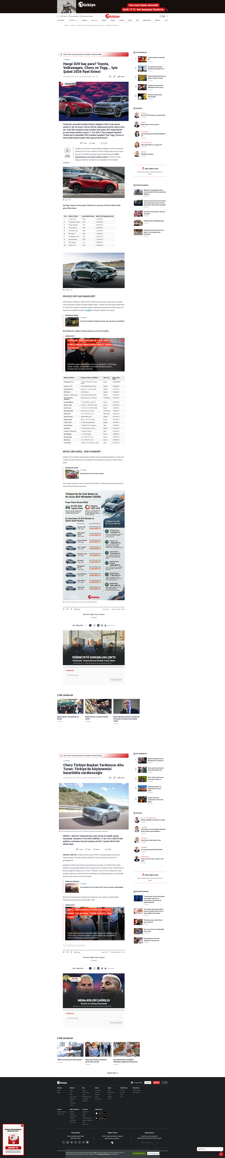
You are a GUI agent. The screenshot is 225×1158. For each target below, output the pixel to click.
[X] (90, 625)
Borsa (71, 1090)
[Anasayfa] (62, 1082)
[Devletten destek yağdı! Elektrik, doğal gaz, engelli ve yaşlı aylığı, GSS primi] (143, 96)
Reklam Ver (85, 1124)
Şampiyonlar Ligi (86, 1096)
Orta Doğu (97, 1090)
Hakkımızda (85, 1111)
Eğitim (59, 1092)
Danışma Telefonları (87, 1120)
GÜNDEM (104, 20)
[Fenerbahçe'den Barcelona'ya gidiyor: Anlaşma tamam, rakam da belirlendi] (143, 78)
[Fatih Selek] (137, 840)
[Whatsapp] (110, 76)
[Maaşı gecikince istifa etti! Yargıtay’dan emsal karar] (138, 943)
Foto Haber (72, 1120)
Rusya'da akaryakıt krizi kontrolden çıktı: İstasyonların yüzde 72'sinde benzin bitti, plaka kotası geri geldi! (155, 203)
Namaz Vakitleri (137, 1090)
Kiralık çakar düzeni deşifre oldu (151, 840)
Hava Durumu (111, 1092)
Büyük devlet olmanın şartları (150, 124)
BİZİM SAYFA (94, 20)
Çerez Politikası (163, 1150)
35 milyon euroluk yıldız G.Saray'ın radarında (154, 212)
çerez (95, 1152)
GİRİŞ (163, 16)
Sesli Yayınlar (136, 1092)
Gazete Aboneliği (74, 16)
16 (103, 663)
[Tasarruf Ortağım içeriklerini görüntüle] (73, 20)
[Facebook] (67, 609)
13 (97, 663)
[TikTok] (83, 1142)
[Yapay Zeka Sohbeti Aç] (221, 1154)
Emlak (71, 1101)
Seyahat (110, 1096)
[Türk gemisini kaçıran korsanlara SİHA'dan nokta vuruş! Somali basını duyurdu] (143, 69)
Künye (84, 1116)
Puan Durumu (85, 1092)
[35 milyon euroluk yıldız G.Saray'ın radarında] (138, 216)
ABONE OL (156, 1082)
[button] (122, 647)
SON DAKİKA (61, 20)
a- (102, 143)
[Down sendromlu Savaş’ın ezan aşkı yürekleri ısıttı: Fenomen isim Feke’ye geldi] (143, 770)
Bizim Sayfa (136, 1088)
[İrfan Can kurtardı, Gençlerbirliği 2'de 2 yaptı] (138, 934)
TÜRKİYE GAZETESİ (67, 156)
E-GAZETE (147, 1082)
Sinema (122, 1090)
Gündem (59, 1088)
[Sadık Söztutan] (137, 859)
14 (99, 663)
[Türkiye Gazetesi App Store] (100, 1113)
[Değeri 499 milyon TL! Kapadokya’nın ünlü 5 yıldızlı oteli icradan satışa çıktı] (143, 788)
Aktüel (109, 1098)
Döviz (71, 1094)
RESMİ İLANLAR (147, 20)
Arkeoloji (122, 1092)
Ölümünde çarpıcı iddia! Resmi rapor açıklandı (153, 921)
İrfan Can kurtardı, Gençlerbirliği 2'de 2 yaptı (154, 930)
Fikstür (84, 1094)
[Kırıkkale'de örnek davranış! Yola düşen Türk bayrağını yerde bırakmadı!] (138, 234)
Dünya (97, 1088)
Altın (71, 1092)
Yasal (83, 1122)
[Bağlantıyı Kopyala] (114, 76)
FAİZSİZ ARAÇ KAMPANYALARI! (154, 221)
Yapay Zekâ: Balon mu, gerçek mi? (151, 145)
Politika (59, 1090)
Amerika (97, 1094)
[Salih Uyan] (137, 154)
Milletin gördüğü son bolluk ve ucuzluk (153, 820)
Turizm (71, 1105)
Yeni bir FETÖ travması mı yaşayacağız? (153, 115)
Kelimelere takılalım (147, 154)
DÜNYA (130, 20)
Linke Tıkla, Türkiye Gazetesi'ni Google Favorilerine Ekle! (82, 54)
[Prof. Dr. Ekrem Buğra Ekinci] (137, 820)
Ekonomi (72, 1088)
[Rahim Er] (137, 124)
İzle (167, 20)
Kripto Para (73, 1098)
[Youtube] (75, 1142)
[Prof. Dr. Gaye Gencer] (137, 145)
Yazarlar (59, 1109)
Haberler (72, 1118)
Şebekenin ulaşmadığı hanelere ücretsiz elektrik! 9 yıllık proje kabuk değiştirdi (155, 192)
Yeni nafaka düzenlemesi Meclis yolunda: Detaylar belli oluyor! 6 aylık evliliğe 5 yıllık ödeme (154, 911)
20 (110, 663)
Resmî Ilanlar (73, 1116)
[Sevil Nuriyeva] (137, 134)
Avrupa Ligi (85, 1098)
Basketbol (85, 1101)
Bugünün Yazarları (62, 1111)
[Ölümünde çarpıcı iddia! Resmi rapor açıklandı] (138, 924)
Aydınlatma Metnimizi (103, 1154)
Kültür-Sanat (123, 1088)
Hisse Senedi (73, 1096)
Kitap (121, 1094)
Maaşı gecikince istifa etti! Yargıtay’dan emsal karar (152, 939)
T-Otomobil (66, 59)
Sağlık (109, 1090)
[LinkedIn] (98, 625)
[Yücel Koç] (137, 115)
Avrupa (97, 1092)
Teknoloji (72, 1114)
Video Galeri (73, 1122)
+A (105, 143)
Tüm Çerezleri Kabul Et (139, 1153)
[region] (112, 1154)
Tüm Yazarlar (60, 1114)
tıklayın (150, 174)
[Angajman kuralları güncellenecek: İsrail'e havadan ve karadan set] (143, 59)
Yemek (109, 1094)
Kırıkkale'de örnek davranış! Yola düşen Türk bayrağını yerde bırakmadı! (154, 232)
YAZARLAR (84, 20)
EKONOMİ (121, 20)
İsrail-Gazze (98, 1098)
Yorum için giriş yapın (116, 679)
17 (104, 663)
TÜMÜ (113, 663)
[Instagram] (79, 1142)
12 (95, 663)
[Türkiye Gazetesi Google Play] (100, 1118)
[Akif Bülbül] (137, 849)
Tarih (121, 1096)
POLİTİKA (113, 20)
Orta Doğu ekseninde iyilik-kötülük (151, 849)
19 (108, 663)
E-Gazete (65, 16)
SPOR (137, 20)
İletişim (84, 1114)
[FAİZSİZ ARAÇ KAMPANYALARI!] (138, 225)
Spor (83, 1088)
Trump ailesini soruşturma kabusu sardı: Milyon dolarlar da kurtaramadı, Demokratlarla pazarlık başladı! (154, 899)
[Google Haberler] (110, 625)
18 (106, 663)
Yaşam (109, 1088)
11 (93, 663)
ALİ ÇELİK (68, 946)
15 (101, 663)
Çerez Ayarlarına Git (153, 1153)
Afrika (96, 1096)
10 (91, 663)
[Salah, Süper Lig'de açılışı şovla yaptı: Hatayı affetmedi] (143, 779)
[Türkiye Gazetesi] (112, 18)
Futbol (84, 1090)
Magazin (72, 1111)
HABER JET (157, 20)
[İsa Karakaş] (137, 829)
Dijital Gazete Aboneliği (87, 16)
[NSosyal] (102, 625)
